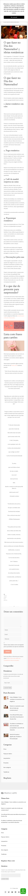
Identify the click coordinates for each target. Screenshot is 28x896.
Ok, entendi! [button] (14, 17)
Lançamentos (6, 758)
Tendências (6, 772)
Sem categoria (7, 767)
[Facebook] (5, 892)
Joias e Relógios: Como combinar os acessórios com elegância (17, 699)
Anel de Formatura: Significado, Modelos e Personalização (15, 736)
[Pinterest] (18, 892)
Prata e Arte (15, 888)
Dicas (5, 595)
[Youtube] (12, 892)
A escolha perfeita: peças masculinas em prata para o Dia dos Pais (17, 717)
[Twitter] (8, 892)
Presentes (6, 762)
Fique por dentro (7, 753)
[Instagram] (15, 892)
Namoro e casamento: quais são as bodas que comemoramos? (17, 708)
